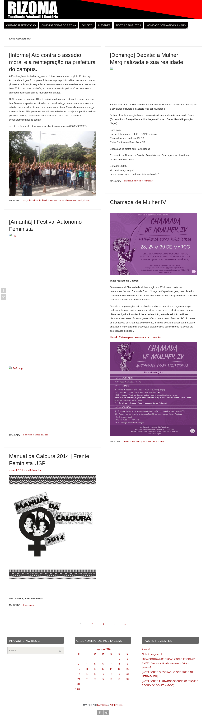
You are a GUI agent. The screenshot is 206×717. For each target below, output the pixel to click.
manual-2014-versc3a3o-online (25, 470)
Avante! (146, 649)
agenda (127, 181)
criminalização (34, 200)
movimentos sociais (155, 441)
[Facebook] (3, 290)
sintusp (86, 200)
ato (24, 200)
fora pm (57, 200)
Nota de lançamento (152, 654)
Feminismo (47, 200)
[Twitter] (3, 297)
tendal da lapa (41, 435)
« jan (77, 688)
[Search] (60, 651)
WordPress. (116, 705)
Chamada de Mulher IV (138, 202)
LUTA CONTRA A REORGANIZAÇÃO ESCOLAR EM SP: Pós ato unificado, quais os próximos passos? (168, 663)
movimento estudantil (72, 200)
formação (148, 181)
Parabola (102, 705)
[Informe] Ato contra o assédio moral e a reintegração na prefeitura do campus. (52, 62)
